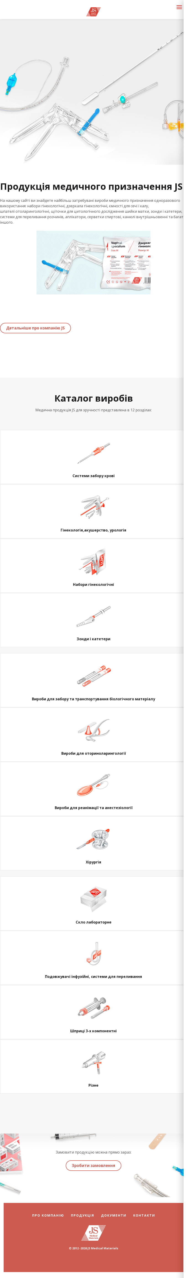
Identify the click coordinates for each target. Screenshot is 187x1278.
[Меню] (179, 7)
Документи (113, 1215)
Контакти (144, 1215)
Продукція (82, 1215)
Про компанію (48, 1215)
